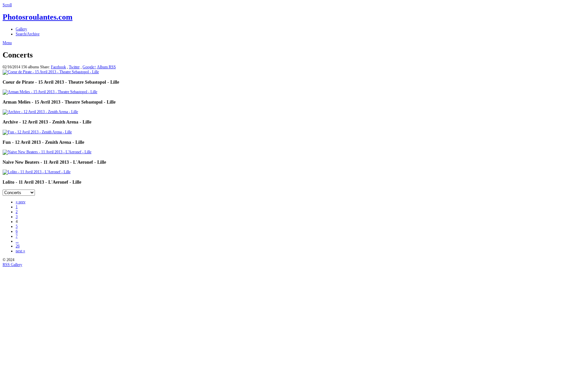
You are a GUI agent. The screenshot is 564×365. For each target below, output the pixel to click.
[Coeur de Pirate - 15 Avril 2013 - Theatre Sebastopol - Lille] (51, 72)
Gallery (21, 29)
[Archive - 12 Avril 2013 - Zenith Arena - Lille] (40, 111)
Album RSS (106, 67)
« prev (20, 202)
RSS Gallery (12, 264)
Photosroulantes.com (37, 17)
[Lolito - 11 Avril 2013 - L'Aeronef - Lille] (36, 172)
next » (20, 251)
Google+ (89, 67)
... (17, 241)
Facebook (58, 67)
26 (18, 246)
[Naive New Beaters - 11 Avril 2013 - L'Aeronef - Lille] (47, 152)
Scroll (7, 5)
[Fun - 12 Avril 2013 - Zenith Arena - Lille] (37, 132)
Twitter (74, 67)
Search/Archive (27, 34)
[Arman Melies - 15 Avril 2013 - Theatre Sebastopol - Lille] (50, 92)
